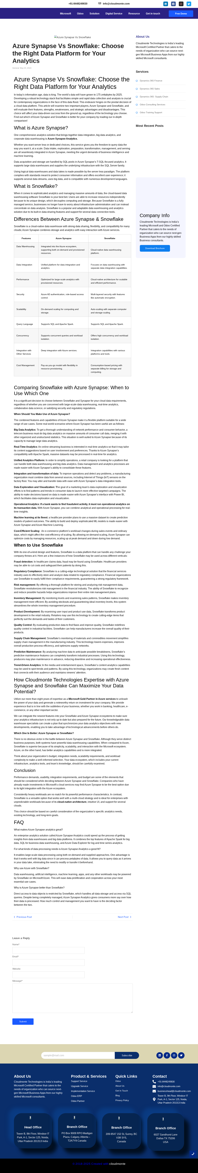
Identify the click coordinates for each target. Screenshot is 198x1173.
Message (17, 981)
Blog (117, 1095)
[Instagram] (181, 4)
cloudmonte (117, 1163)
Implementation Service (83, 1091)
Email (15, 956)
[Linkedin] (165, 4)
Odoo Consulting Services (152, 104)
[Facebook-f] (167, 1055)
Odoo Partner (78, 1101)
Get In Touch (121, 1090)
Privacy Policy (122, 1100)
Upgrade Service (79, 1086)
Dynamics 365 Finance (151, 81)
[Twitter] (189, 4)
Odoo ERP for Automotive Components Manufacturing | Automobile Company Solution (158, 152)
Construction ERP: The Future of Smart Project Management (159, 142)
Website (16, 969)
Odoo (118, 1081)
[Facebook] (173, 4)
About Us (119, 1086)
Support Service (79, 1081)
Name (15, 944)
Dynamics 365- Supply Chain (154, 97)
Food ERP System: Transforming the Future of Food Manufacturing (158, 162)
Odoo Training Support (151, 112)
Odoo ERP (76, 1096)
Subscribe (127, 1055)
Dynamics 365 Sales (150, 89)
